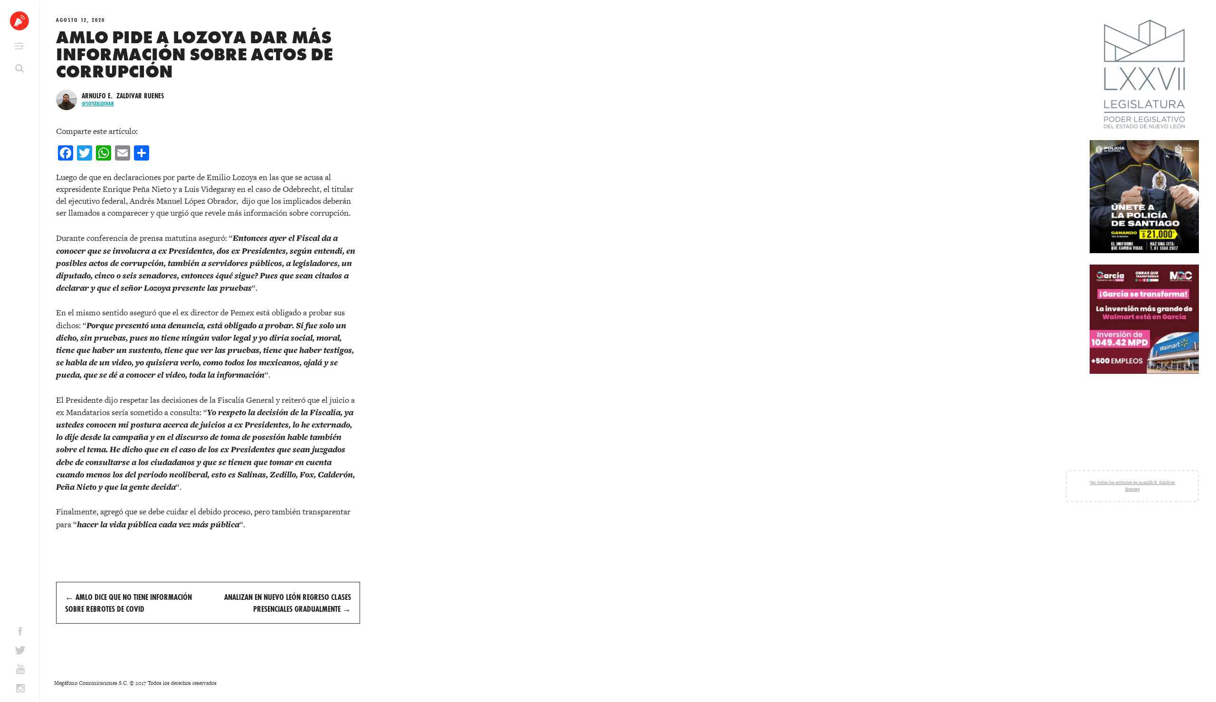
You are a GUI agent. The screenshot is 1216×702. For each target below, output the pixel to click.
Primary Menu (19, 46)
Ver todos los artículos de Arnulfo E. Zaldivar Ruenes (1132, 486)
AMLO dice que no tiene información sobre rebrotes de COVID (128, 602)
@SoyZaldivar (98, 103)
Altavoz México (19, 20)
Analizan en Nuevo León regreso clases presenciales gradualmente (287, 602)
